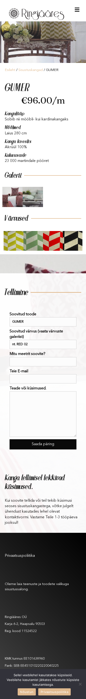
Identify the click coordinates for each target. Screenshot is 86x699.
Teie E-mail (19, 371)
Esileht (10, 70)
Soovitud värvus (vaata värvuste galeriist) (36, 334)
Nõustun (26, 692)
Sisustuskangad (30, 70)
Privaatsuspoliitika (20, 556)
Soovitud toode (23, 314)
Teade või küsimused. (28, 388)
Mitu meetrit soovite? (27, 354)
